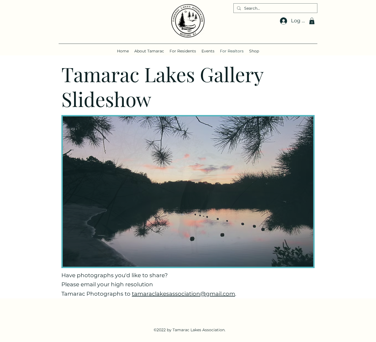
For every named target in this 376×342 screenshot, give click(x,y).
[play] (301, 262)
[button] (312, 21)
